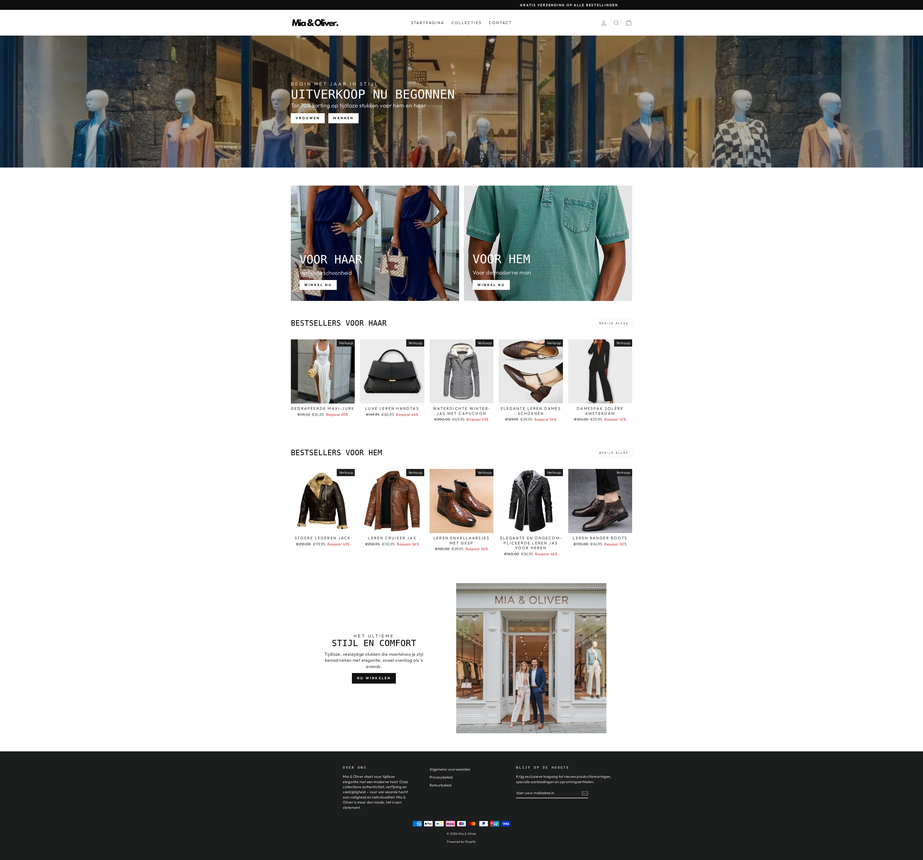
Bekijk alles (614, 323)
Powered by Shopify (461, 841)
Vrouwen (308, 118)
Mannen (343, 118)
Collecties (466, 22)
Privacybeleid (441, 777)
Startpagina (427, 22)
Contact (500, 22)
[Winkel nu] (375, 243)
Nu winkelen (374, 678)
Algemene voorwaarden (450, 769)
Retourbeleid (440, 785)
